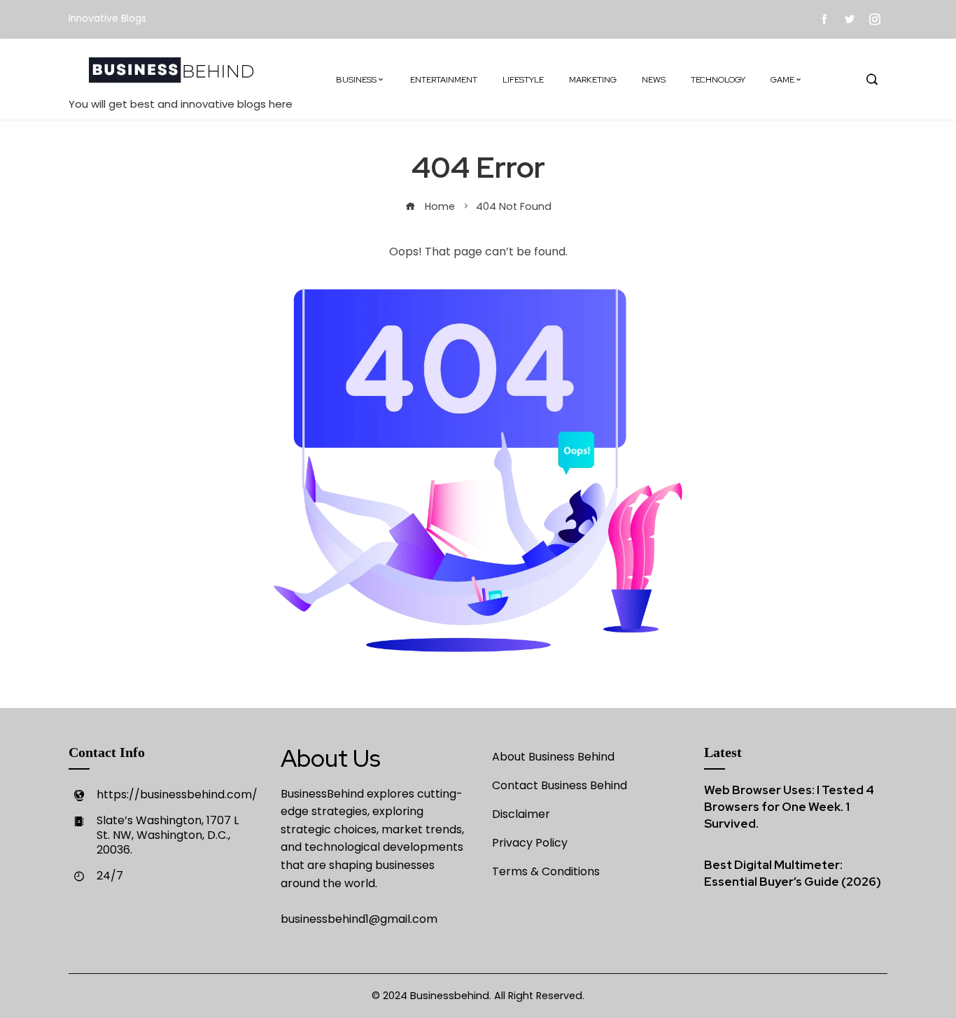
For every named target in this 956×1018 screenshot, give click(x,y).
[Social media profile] (849, 19)
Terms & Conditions (546, 871)
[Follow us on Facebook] (824, 19)
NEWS (654, 79)
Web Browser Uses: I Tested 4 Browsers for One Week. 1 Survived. (789, 806)
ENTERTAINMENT (443, 79)
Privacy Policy (530, 843)
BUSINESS (356, 79)
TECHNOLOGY (718, 79)
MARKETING (593, 79)
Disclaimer (521, 814)
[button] (871, 80)
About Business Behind (553, 757)
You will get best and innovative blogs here (181, 104)
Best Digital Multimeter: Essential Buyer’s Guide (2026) (792, 873)
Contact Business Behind (559, 785)
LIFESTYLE (523, 79)
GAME (782, 79)
